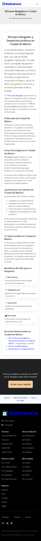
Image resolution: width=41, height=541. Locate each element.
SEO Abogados (27, 452)
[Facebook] (3, 523)
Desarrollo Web (7, 444)
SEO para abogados (15, 95)
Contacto (5, 498)
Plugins (4, 506)
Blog (3, 494)
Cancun (7, 398)
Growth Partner (7, 452)
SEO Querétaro (27, 471)
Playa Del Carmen (20, 398)
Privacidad (5, 517)
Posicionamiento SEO (9, 436)
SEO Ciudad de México (9, 467)
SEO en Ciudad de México (18, 346)
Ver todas (20, 400)
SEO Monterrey (7, 475)
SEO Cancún (6, 463)
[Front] (12, 4)
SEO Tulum (26, 475)
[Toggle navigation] (37, 4)
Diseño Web (6, 448)
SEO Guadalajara (7, 471)
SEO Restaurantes (28, 436)
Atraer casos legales (20, 384)
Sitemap (28, 517)
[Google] (7, 523)
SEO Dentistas (27, 444)
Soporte (4, 502)
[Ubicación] (11, 523)
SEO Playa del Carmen (9, 479)
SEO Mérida (26, 463)
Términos (17, 517)
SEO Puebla (26, 467)
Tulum (33, 398)
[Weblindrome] (20, 413)
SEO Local (5, 440)
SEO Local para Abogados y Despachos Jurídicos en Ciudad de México (21, 341)
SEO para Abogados (15, 11)
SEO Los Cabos (27, 479)
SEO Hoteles (26, 440)
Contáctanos (8, 425)
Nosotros (5, 490)
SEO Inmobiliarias (28, 448)
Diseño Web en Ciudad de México (21, 349)
